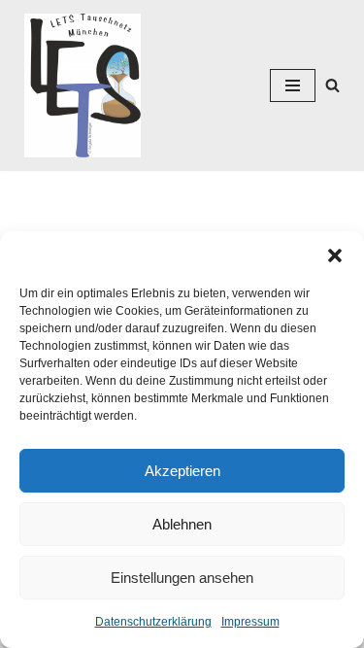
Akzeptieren (182, 470)
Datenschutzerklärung (153, 622)
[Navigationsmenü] (292, 85)
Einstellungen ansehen (182, 577)
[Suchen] (332, 85)
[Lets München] (78, 85)
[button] (335, 255)
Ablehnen (182, 524)
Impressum (250, 622)
